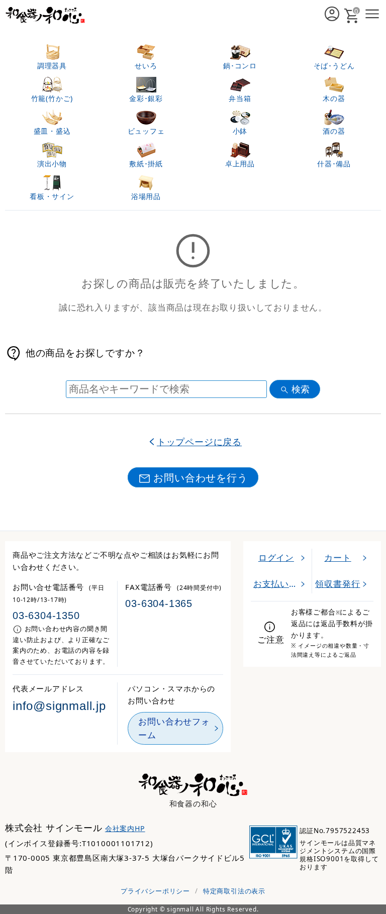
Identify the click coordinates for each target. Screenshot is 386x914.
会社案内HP (125, 828)
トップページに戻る (199, 441)
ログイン (276, 557)
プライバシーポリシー (155, 890)
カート (337, 557)
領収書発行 (337, 583)
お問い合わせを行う (200, 477)
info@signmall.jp (59, 706)
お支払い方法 (280, 583)
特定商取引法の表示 (234, 890)
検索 (301, 389)
